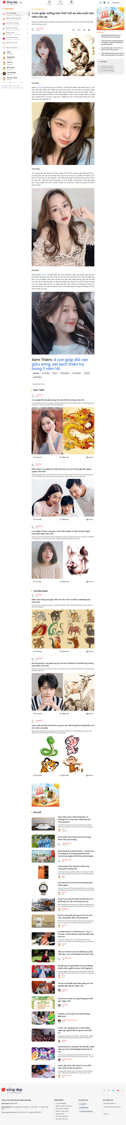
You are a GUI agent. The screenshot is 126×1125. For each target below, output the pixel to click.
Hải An (63, 829)
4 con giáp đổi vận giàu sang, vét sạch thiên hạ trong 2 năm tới (60, 364)
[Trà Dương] (59, 990)
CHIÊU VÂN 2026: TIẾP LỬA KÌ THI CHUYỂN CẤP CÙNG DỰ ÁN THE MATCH (74, 1066)
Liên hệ (105, 1114)
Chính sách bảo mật (18, 88)
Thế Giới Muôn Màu (61, 1116)
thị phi (87, 373)
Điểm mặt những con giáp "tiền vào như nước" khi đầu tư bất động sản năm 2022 (61, 600)
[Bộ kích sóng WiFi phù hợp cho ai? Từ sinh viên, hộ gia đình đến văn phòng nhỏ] (43, 921)
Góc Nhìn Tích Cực (61, 1119)
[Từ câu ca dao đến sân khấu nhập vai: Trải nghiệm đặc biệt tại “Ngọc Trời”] (43, 987)
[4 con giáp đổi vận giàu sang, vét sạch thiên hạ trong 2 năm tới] (63, 431)
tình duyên (65, 373)
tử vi (55, 373)
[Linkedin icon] (113, 1090)
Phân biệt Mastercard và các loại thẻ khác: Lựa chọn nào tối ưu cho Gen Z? (112, 54)
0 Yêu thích (38, 457)
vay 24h (83, 1104)
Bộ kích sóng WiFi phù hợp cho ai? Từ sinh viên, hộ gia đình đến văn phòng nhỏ (75, 916)
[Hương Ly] (59, 1041)
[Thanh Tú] (59, 893)
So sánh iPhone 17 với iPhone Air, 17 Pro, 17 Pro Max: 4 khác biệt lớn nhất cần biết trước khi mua (76, 934)
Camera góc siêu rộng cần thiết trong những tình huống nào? (73, 867)
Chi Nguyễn (39, 594)
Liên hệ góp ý (5, 86)
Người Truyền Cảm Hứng (63, 1106)
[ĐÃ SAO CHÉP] (84, 29)
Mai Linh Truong (66, 1075)
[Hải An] (59, 830)
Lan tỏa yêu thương (107, 70)
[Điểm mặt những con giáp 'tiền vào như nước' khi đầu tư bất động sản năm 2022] (63, 629)
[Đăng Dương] (59, 909)
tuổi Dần (39, 87)
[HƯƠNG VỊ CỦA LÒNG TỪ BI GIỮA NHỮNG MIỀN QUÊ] (43, 1018)
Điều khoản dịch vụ (109, 1103)
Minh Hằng (39, 464)
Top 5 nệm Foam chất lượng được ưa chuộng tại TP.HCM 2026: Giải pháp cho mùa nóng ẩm (74, 819)
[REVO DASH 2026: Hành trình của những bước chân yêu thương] (43, 841)
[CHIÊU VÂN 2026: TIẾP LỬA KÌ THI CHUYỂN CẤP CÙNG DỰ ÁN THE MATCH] (43, 1071)
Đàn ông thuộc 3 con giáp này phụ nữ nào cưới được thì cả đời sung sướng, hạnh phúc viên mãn (63, 664)
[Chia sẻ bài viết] (100, 2)
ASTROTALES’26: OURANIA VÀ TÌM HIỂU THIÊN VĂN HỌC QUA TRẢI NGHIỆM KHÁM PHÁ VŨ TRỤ (76, 1049)
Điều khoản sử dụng (7, 88)
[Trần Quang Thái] (59, 844)
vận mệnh (77, 373)
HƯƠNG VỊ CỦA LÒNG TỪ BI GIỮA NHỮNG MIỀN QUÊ (74, 1015)
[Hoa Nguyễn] (33, 395)
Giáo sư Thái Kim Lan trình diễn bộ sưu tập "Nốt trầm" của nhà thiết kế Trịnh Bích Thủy (75, 953)
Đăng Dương (65, 909)
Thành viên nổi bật (11, 48)
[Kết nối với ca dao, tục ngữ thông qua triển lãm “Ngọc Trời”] (43, 1002)
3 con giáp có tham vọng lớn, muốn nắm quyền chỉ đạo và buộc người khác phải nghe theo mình (61, 532)
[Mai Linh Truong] (59, 1076)
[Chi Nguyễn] (33, 595)
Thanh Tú (64, 892)
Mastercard (84, 1108)
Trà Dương (65, 989)
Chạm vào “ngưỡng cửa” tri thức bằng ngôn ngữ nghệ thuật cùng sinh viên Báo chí (75, 1030)
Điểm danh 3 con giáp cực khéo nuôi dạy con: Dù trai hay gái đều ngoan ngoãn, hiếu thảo (62, 470)
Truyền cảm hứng (107, 67)
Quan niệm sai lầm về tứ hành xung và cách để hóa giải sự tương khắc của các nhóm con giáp (63, 726)
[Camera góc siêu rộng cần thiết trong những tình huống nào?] (43, 872)
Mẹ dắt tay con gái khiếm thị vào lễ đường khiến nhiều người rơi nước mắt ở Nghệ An (75, 967)
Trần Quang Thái (66, 843)
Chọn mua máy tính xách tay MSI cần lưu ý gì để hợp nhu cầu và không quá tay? (76, 900)
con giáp (46, 373)
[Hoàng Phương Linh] (59, 1059)
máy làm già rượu (86, 1111)
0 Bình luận (65, 457)
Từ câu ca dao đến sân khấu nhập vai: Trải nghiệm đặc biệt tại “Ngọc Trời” (75, 984)
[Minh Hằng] (33, 464)
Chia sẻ (91, 457)
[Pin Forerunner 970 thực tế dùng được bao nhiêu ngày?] (43, 888)
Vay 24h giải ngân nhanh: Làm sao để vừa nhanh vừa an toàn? (112, 49)
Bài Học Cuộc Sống (61, 1111)
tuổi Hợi (44, 275)
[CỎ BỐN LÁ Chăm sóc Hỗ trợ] (59, 1020)
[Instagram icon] (109, 1090)
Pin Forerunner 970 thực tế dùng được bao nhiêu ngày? (75, 883)
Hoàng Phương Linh (67, 1059)
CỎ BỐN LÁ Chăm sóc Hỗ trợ (70, 1020)
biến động (37, 377)
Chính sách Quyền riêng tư (112, 1107)
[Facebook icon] (104, 1090)
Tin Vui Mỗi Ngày (60, 1103)
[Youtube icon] (118, 1090)
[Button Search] (20, 2)
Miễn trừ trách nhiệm (14, 86)
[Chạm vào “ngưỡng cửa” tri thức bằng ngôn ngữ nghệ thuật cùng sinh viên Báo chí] (43, 1035)
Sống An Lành (59, 1114)
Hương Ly (64, 1040)
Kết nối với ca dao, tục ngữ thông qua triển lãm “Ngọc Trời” (75, 999)
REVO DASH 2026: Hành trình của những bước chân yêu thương (74, 838)
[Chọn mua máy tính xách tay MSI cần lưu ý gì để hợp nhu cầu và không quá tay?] (43, 904)
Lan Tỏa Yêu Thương (62, 1109)
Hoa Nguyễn (39, 29)
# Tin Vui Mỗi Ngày (38, 9)
